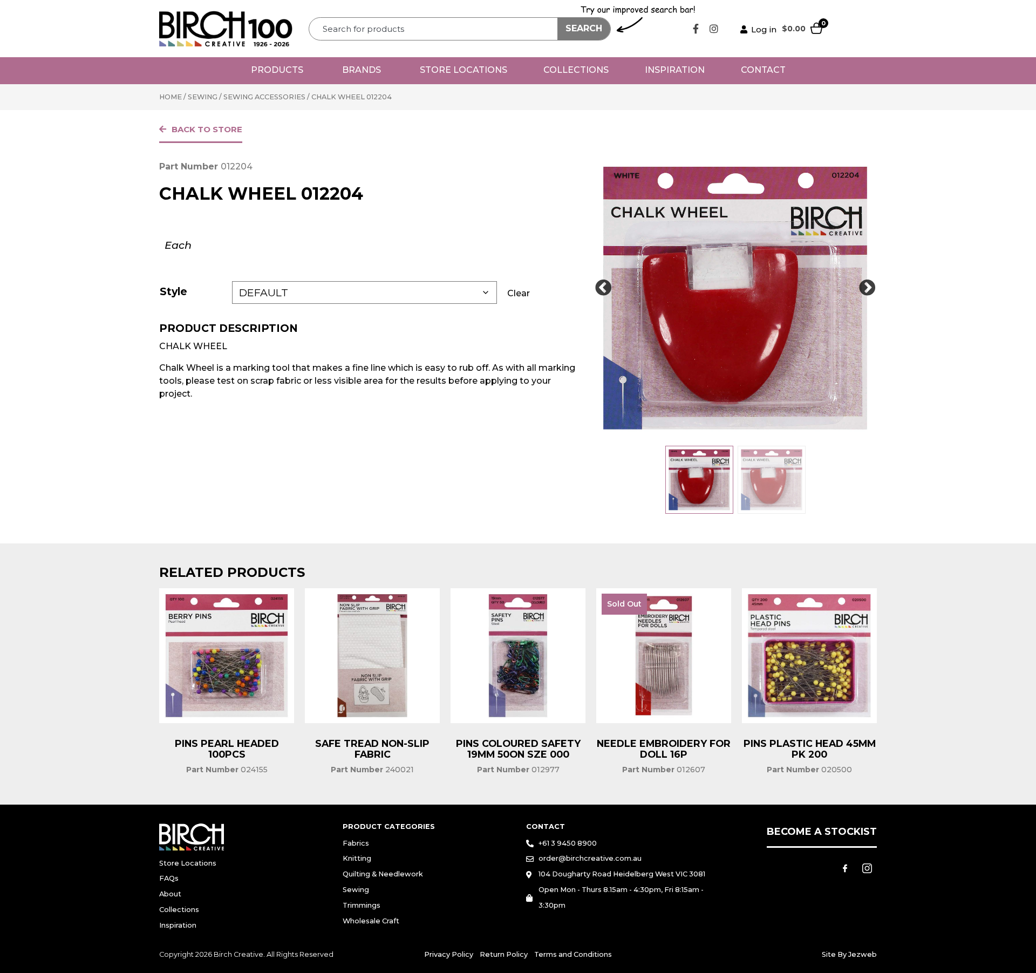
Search (583, 28)
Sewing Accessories (264, 97)
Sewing (202, 97)
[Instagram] (714, 28)
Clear (518, 293)
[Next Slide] (867, 288)
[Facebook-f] (696, 28)
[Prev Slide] (603, 288)
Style (173, 291)
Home (170, 97)
